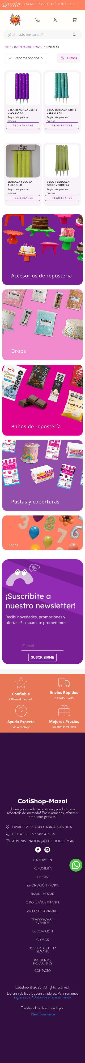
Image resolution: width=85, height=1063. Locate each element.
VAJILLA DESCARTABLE (42, 911)
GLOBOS (42, 939)
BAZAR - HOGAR (42, 893)
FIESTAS (42, 876)
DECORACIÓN (42, 931)
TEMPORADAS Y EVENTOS (42, 921)
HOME (7, 47)
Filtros (72, 58)
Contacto (42, 970)
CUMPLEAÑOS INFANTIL (28, 47)
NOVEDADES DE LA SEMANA (42, 950)
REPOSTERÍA (42, 868)
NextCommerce (43, 1014)
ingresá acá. (22, 997)
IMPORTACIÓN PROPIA (42, 885)
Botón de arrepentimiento (52, 997)
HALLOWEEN (42, 859)
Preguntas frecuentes (42, 962)
